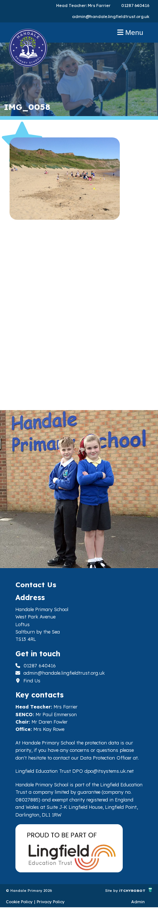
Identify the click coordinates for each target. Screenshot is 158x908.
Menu (133, 32)
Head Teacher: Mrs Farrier (83, 5)
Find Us (31, 680)
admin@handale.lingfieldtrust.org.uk (110, 16)
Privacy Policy (51, 901)
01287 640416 (135, 5)
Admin (138, 901)
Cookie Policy (19, 901)
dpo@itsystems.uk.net (109, 771)
